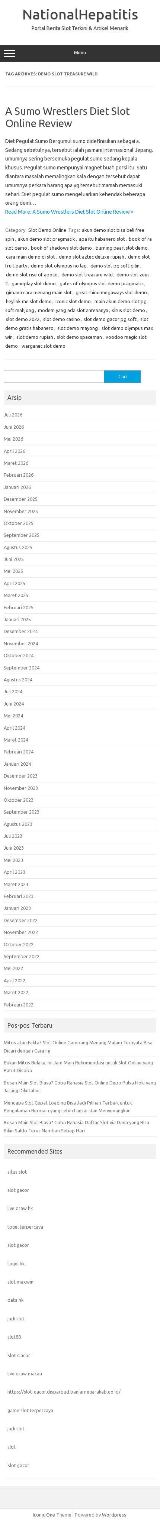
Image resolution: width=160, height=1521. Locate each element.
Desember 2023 (21, 775)
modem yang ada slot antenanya (73, 310)
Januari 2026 (17, 487)
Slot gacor (18, 1465)
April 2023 (14, 872)
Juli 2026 (13, 414)
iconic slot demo (73, 301)
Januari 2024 (17, 763)
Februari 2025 (18, 607)
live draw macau (24, 1373)
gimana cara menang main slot (39, 292)
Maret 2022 (16, 992)
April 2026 (14, 451)
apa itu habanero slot (102, 238)
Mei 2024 (13, 715)
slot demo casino (61, 319)
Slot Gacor (18, 1355)
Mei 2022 (13, 968)
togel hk (16, 1263)
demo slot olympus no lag (59, 265)
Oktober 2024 (18, 655)
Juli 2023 (13, 836)
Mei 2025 (13, 571)
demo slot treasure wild (87, 274)
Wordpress (114, 1514)
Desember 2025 (21, 499)
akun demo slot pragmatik (46, 238)
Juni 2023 (14, 847)
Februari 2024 (18, 751)
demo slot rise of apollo (32, 274)
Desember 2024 (21, 631)
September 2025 (21, 535)
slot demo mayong (77, 328)
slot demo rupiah (34, 337)
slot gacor (18, 1190)
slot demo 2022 (22, 319)
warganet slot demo (43, 345)
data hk (15, 1300)
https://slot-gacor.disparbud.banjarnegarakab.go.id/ (64, 1391)
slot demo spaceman (79, 337)
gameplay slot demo (34, 283)
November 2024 (21, 643)
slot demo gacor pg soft (110, 319)
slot (11, 1446)
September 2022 (21, 956)
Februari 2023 (18, 896)
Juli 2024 (13, 691)
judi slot (16, 1318)
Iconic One (44, 1514)
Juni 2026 (14, 426)
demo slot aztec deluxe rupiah (91, 256)
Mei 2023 (13, 860)
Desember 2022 (21, 920)
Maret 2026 (16, 463)
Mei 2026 (13, 438)
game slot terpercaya (30, 1410)
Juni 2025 (14, 559)
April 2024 (14, 727)
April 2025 (14, 583)
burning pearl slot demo (122, 247)
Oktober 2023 (18, 799)
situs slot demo (128, 310)
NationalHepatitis (80, 14)
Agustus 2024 (18, 679)
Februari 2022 (18, 1004)
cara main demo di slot (30, 256)
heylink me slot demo (29, 301)
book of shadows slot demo (61, 247)
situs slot (17, 1171)
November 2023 (21, 788)
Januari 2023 (17, 908)
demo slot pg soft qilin (115, 265)
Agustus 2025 (18, 547)
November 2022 (21, 932)
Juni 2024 (14, 703)
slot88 (14, 1336)
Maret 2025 (16, 595)
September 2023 (21, 811)
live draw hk (20, 1208)
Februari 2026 (18, 474)
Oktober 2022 (18, 944)
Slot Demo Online (47, 230)
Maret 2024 (16, 739)
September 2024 (21, 667)
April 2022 (14, 980)
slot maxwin (20, 1281)
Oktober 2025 (18, 523)
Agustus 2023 (18, 824)
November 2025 (21, 511)
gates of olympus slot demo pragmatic (102, 283)
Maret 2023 (16, 884)
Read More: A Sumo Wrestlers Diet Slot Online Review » (69, 212)
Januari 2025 (17, 619)
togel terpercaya (25, 1226)
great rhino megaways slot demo (111, 292)
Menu (80, 52)
